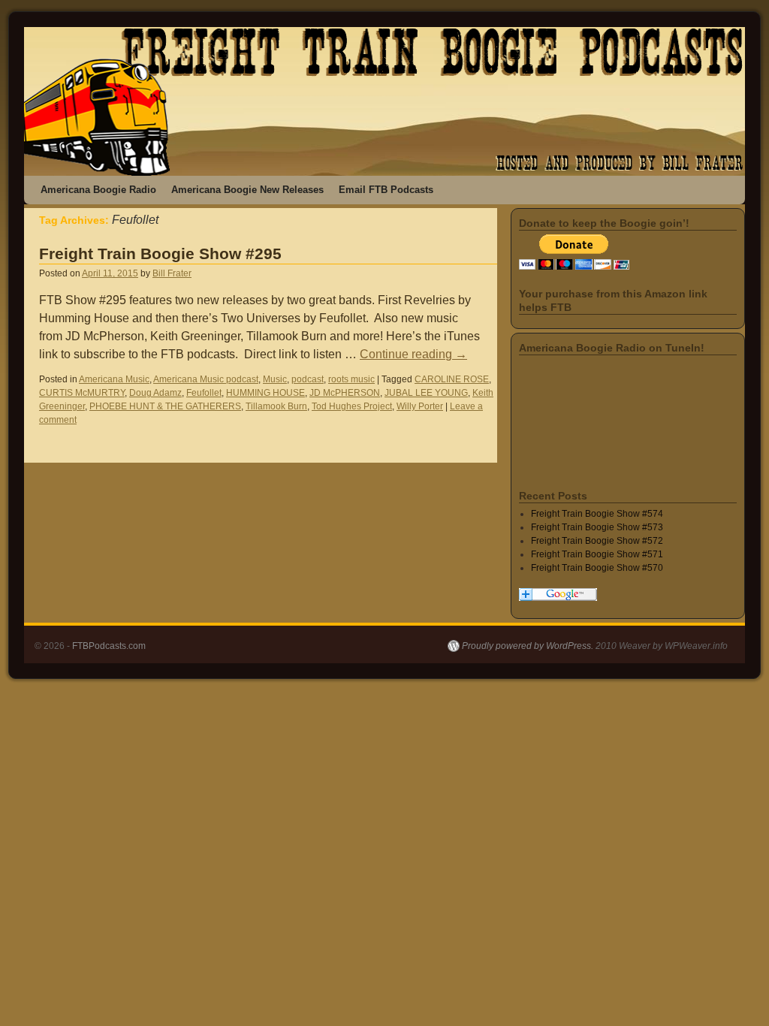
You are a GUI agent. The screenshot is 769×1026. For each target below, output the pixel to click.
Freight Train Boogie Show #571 (597, 554)
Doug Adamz (155, 393)
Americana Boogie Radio (98, 189)
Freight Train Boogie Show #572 (597, 541)
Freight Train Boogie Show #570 (597, 568)
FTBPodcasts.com (109, 646)
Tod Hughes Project (352, 406)
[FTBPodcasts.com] (384, 101)
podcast (307, 379)
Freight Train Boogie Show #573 (597, 527)
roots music (351, 379)
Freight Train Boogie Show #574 (597, 513)
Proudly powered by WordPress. (527, 646)
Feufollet (204, 393)
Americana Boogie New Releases (247, 189)
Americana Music (114, 379)
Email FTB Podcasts (386, 189)
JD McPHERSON (344, 393)
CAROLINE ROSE (452, 379)
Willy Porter (420, 406)
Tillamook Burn (276, 406)
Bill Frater (171, 273)
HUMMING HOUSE (265, 393)
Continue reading (413, 354)
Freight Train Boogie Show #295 (160, 253)
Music (275, 379)
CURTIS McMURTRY (82, 393)
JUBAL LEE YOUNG (426, 393)
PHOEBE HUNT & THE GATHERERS (165, 406)
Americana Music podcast (205, 379)
